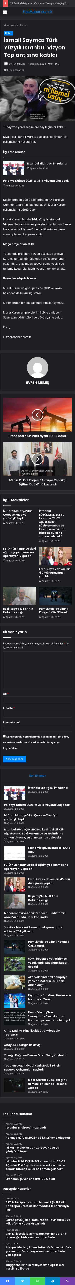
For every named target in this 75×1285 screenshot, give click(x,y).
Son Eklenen (37, 775)
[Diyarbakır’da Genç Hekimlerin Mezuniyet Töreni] (14, 1000)
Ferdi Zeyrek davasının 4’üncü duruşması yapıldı (55, 572)
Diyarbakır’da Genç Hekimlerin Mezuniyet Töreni (49, 997)
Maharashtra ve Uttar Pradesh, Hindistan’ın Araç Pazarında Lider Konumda (35, 915)
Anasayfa (12, 25)
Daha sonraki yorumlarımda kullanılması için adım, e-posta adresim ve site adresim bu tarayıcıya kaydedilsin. (36, 742)
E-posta (9, 707)
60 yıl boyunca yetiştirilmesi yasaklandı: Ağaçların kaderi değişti (48, 963)
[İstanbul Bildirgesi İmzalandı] (13, 168)
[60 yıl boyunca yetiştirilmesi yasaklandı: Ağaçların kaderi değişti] (14, 964)
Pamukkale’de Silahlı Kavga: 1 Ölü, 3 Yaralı (53, 610)
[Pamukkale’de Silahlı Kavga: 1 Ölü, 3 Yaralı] (55, 596)
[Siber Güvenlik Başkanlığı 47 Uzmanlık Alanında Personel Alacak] (14, 1085)
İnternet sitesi (11, 722)
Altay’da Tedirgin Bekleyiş (22, 1045)
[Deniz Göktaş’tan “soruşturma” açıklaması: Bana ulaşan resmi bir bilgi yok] (14, 1017)
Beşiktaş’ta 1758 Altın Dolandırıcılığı (18, 610)
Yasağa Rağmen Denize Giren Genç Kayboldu (35, 1055)
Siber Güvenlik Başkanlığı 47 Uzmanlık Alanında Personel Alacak (47, 1084)
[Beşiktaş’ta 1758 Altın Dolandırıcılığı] (19, 596)
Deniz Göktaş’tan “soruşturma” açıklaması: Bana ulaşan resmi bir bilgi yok (49, 1016)
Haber (24, 25)
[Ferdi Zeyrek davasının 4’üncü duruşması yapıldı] (55, 556)
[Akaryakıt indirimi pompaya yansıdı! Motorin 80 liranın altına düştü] (14, 982)
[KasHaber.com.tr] (37, 12)
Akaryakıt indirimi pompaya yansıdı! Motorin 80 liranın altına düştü (47, 981)
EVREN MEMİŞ (17, 63)
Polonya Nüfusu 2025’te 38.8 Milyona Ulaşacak (36, 181)
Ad (5, 693)
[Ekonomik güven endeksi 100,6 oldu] (14, 853)
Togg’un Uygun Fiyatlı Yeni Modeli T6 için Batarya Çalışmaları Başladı (32, 1067)
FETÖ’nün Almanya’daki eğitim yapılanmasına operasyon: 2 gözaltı (19, 552)
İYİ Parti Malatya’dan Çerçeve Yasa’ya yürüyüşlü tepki (41, 3)
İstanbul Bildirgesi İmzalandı (47, 163)
